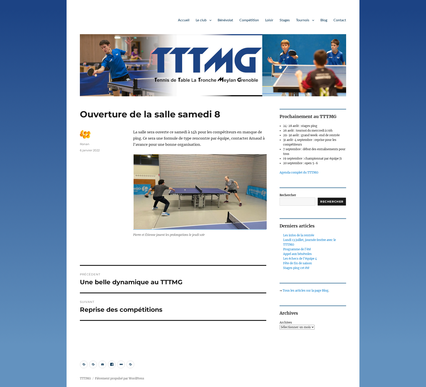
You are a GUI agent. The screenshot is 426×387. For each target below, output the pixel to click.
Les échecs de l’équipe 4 (300, 259)
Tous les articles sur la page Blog (305, 290)
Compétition (249, 20)
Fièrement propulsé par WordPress (119, 378)
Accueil (183, 20)
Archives (286, 322)
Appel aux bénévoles (297, 254)
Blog (323, 20)
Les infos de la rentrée (298, 235)
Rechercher (288, 195)
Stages (285, 20)
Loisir (269, 20)
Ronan (84, 144)
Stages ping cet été (296, 268)
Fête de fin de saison (297, 263)
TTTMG (85, 378)
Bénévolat (225, 20)
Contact (339, 20)
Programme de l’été (297, 249)
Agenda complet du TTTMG (299, 172)
